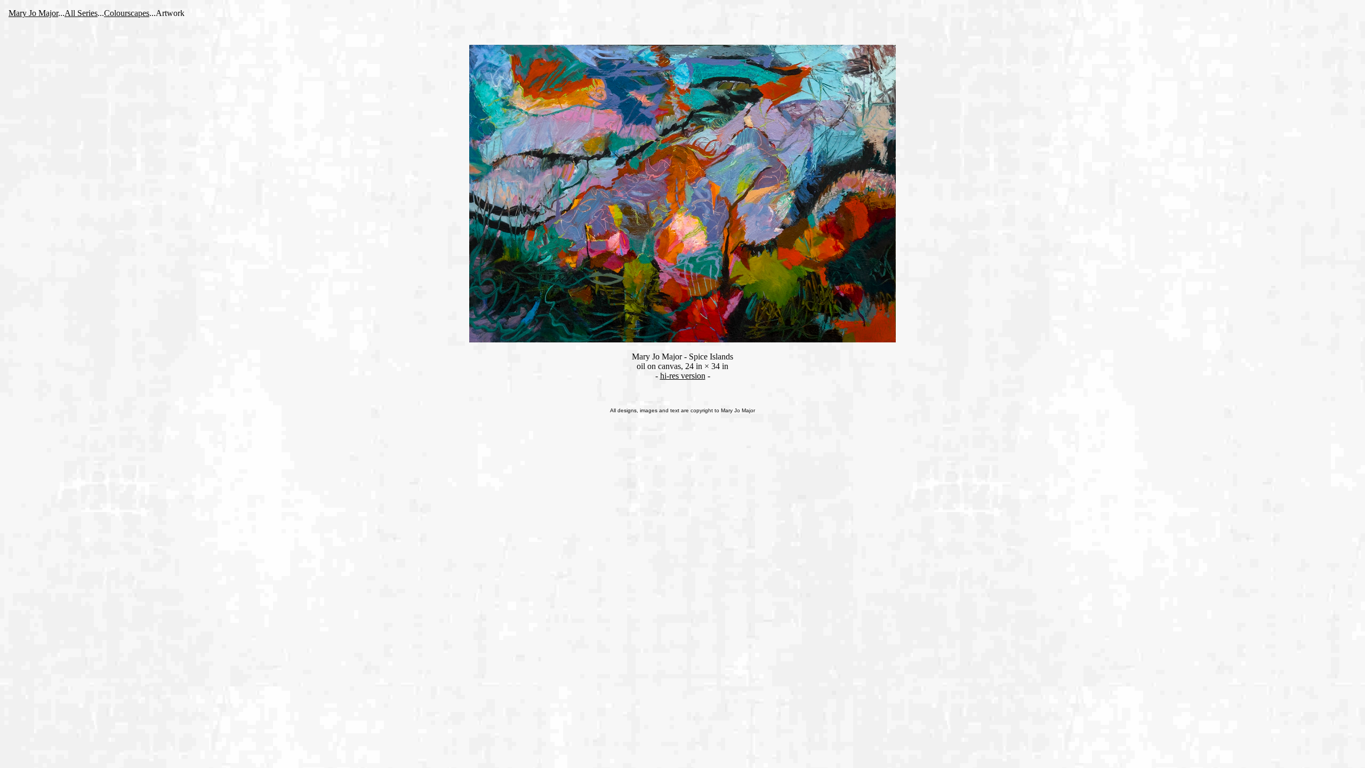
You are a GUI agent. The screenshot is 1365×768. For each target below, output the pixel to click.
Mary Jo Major (33, 13)
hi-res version (682, 375)
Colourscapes (126, 13)
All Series (81, 13)
